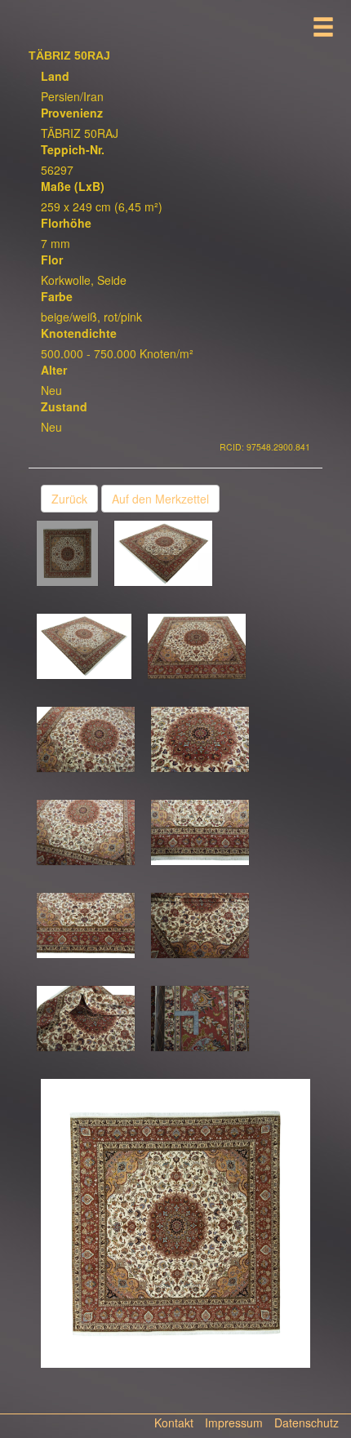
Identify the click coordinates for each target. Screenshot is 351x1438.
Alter (54, 370)
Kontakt (173, 1422)
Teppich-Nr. (72, 149)
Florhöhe (66, 223)
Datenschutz (306, 1422)
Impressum (234, 1422)
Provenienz (72, 112)
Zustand (64, 406)
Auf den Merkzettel (160, 498)
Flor (52, 259)
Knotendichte (79, 333)
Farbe (57, 296)
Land (55, 76)
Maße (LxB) (72, 186)
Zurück (69, 498)
